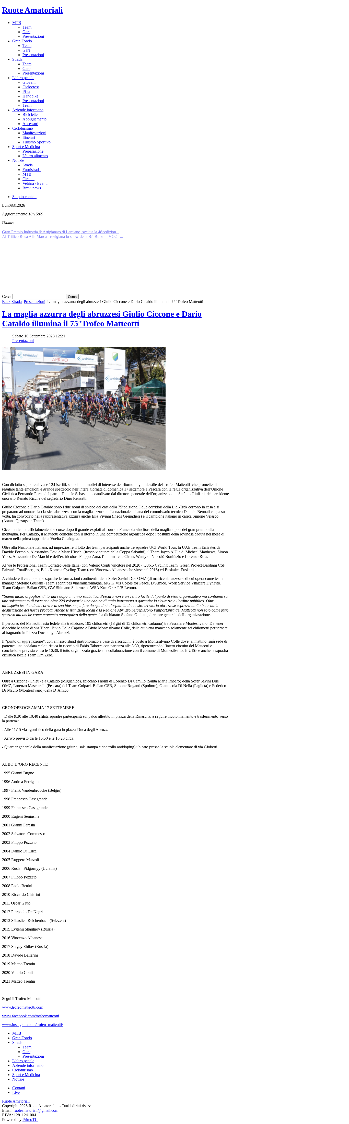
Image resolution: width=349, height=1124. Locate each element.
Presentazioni (34, 301)
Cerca (7, 296)
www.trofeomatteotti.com (22, 1007)
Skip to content (24, 196)
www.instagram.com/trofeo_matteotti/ (32, 1024)
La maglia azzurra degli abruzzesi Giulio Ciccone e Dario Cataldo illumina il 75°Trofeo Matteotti (102, 318)
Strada (16, 301)
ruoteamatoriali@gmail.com (36, 1110)
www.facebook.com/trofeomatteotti (30, 1016)
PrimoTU (30, 1119)
